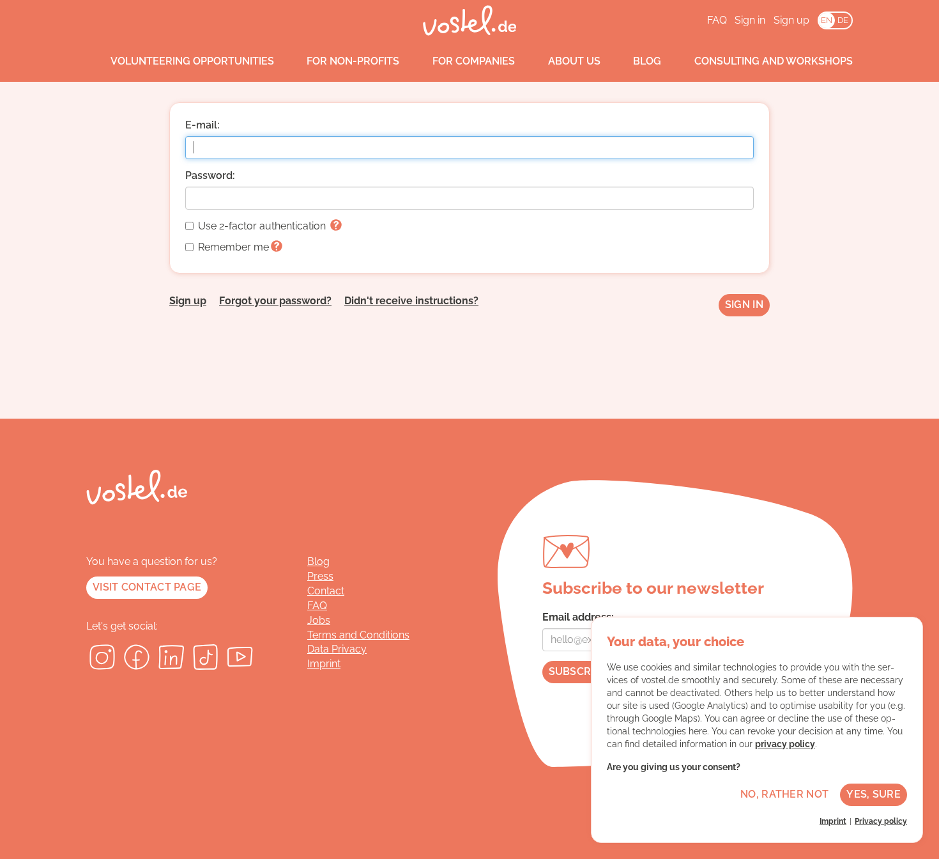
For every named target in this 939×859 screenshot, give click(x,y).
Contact (325, 591)
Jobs (318, 620)
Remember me (233, 247)
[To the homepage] (470, 20)
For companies (473, 61)
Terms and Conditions (358, 635)
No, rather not (784, 794)
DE (842, 20)
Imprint (323, 664)
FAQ (717, 20)
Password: (210, 175)
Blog (647, 61)
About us (574, 61)
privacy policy (785, 744)
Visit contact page (147, 587)
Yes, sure (873, 794)
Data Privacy (337, 649)
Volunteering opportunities (192, 61)
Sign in (750, 20)
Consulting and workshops (773, 61)
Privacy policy (881, 821)
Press (320, 576)
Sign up (791, 20)
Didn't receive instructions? (411, 301)
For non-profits (353, 61)
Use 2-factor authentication (263, 226)
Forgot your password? (275, 301)
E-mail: (202, 125)
